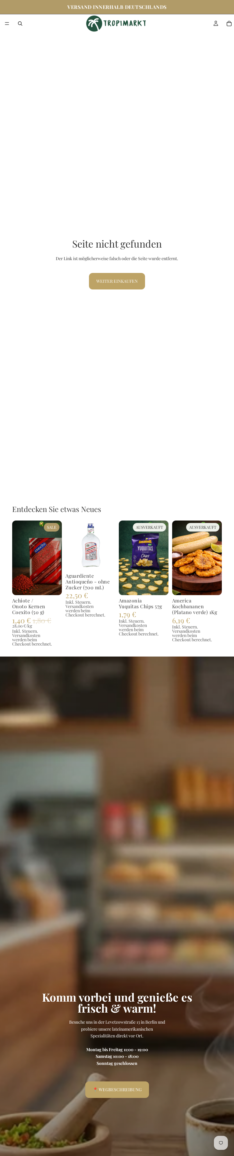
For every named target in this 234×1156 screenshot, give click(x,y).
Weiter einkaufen (117, 281)
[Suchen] (20, 23)
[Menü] (7, 24)
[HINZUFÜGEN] (52, 585)
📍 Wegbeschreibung (117, 1089)
